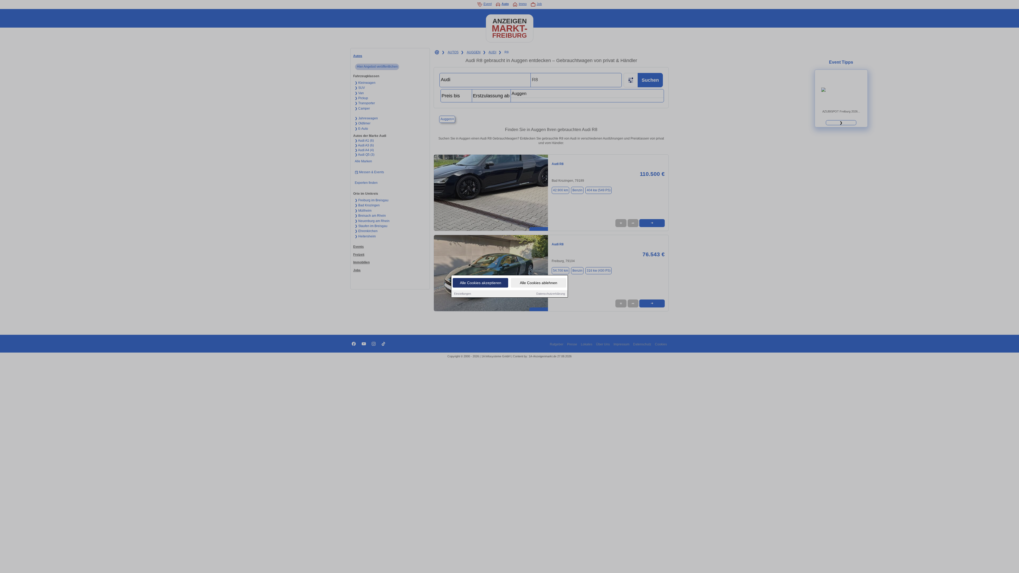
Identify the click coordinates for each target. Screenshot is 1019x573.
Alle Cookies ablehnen (538, 283)
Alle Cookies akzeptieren (480, 283)
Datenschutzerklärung (550, 293)
